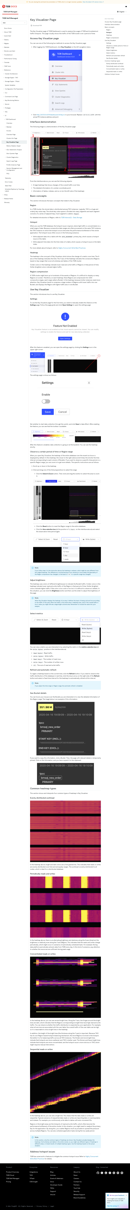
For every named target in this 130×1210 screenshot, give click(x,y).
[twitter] (102, 1173)
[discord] (118, 1173)
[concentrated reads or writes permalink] (57, 954)
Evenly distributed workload (114, 63)
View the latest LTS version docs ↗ (93, 2)
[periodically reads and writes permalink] (56, 874)
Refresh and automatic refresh (115, 55)
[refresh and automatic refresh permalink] (58, 670)
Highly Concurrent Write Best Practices (72, 248)
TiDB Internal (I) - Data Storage (71, 217)
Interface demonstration (112, 24)
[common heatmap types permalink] (58, 788)
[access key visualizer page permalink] (60, 38)
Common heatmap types (112, 61)
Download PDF (37, 25)
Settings (108, 43)
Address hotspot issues (112, 74)
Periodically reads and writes (115, 66)
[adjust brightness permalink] (47, 580)
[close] (126, 1195)
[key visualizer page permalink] (58, 19)
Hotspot (109, 32)
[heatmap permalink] (39, 299)
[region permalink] (37, 205)
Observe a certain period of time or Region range (117, 46)
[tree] (14, 115)
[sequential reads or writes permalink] (54, 1049)
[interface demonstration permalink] (58, 122)
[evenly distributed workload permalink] (56, 798)
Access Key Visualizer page (113, 22)
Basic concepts (109, 27)
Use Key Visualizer (110, 40)
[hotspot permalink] (38, 222)
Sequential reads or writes (114, 71)
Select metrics (110, 53)
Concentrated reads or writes (115, 69)
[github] (98, 1173)
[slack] (114, 1173)
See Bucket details (112, 58)
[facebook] (110, 1173)
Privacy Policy (42, 1206)
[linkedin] (106, 1173)
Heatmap (109, 35)
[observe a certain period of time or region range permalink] (74, 452)
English (121, 12)
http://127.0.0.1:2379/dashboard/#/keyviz (51, 115)
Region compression (112, 38)
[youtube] (122, 1173)
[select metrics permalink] (44, 613)
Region (108, 30)
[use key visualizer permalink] (50, 289)
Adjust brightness (111, 50)
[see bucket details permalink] (48, 693)
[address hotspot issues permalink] (56, 1152)
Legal (52, 1206)
